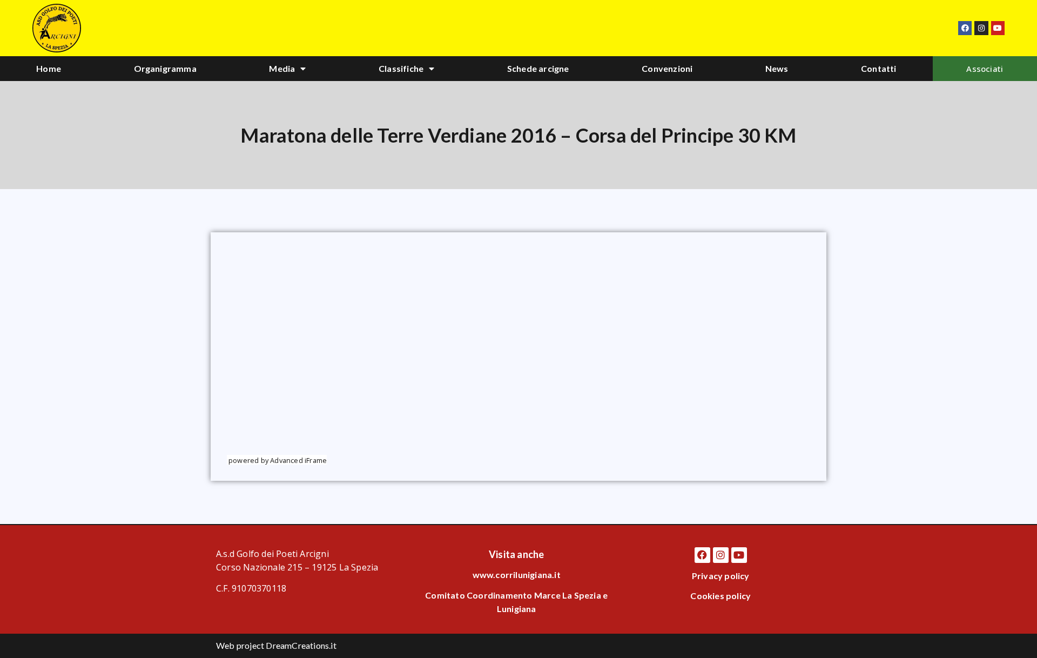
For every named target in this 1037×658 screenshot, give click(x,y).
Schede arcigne (538, 68)
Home (48, 68)
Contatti (879, 68)
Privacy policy (721, 575)
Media (282, 68)
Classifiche (401, 68)
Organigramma (165, 68)
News (777, 68)
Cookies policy (720, 595)
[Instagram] (981, 28)
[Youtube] (998, 28)
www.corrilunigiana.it (517, 574)
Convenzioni (667, 68)
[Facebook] (965, 28)
